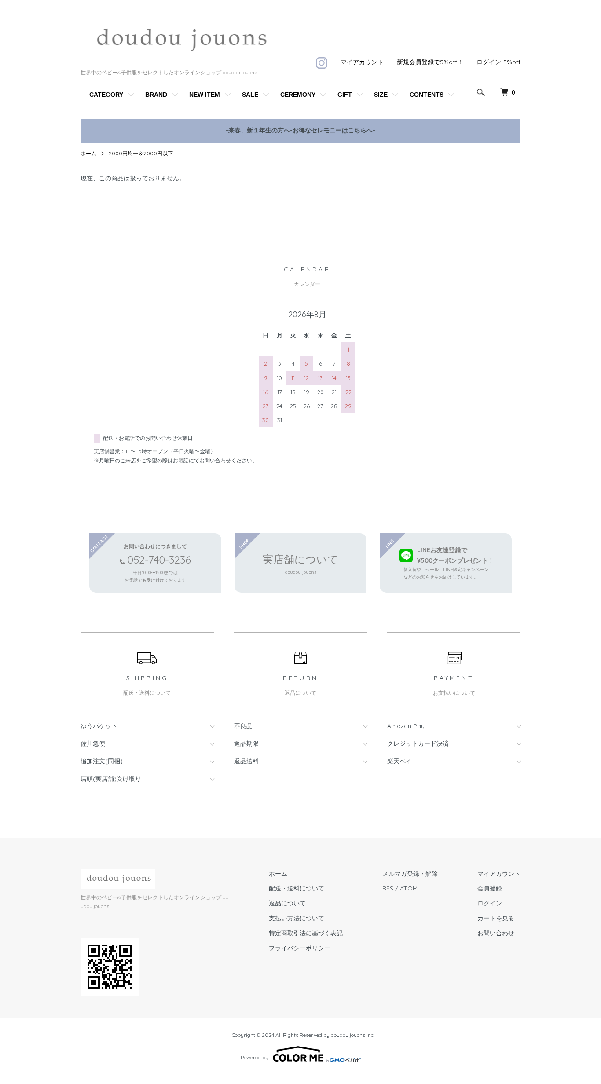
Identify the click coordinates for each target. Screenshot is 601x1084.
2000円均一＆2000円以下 (141, 153)
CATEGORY (106, 94)
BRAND (156, 94)
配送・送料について (296, 888)
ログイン (489, 903)
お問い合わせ (495, 933)
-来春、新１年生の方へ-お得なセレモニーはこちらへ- (300, 130)
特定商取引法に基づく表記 (306, 933)
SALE (250, 94)
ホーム (88, 153)
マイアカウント (362, 62)
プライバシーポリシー (299, 948)
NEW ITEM (204, 94)
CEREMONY (297, 94)
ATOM (409, 888)
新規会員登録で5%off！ (430, 62)
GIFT (344, 94)
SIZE (381, 94)
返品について (287, 903)
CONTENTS (426, 94)
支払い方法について (296, 918)
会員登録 (489, 888)
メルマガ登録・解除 (410, 874)
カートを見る (495, 918)
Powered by (254, 1057)
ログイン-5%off (498, 62)
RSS (387, 888)
